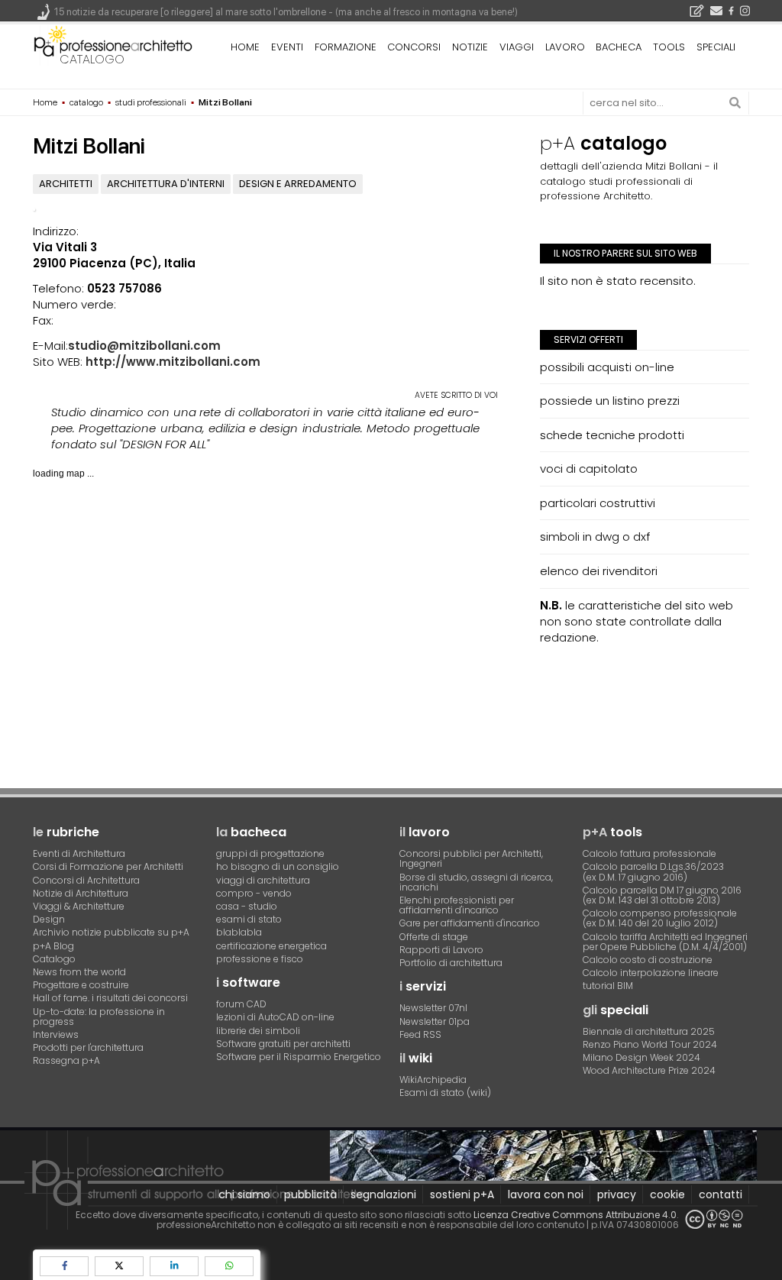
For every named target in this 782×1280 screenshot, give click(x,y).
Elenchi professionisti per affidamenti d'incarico (456, 905)
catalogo (92, 59)
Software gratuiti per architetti (283, 1043)
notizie (470, 47)
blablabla (239, 932)
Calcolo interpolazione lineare (651, 972)
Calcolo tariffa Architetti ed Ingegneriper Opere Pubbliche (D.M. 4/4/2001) (665, 941)
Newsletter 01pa (434, 1021)
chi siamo (244, 1194)
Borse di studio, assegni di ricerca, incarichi (476, 882)
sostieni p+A (462, 1194)
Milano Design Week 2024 (641, 1057)
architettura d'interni (166, 183)
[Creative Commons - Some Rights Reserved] (714, 1219)
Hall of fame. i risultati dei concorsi (110, 997)
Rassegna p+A (66, 1060)
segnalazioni (383, 1194)
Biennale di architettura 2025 (649, 1031)
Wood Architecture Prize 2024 (649, 1070)
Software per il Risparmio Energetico (298, 1056)
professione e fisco (259, 958)
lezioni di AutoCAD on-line (275, 1016)
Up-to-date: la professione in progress (99, 1016)
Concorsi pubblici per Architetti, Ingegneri (471, 858)
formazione (345, 47)
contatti (720, 1194)
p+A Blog (53, 945)
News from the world (79, 971)
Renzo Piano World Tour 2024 (650, 1044)
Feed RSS (420, 1034)
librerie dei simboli (258, 1030)
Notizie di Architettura (80, 893)
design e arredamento (298, 183)
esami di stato (249, 919)
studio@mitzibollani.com (144, 346)
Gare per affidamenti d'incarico (469, 922)
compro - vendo (254, 893)
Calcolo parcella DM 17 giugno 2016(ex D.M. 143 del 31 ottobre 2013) (662, 895)
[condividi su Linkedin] (174, 1265)
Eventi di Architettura (79, 853)
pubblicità (310, 1194)
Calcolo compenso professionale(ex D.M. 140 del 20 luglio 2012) (660, 918)
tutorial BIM (608, 985)
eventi (287, 47)
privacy (616, 1194)
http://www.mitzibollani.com (173, 362)
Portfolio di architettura (450, 962)
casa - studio (246, 906)
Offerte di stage (433, 936)
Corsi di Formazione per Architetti (108, 866)
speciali (715, 47)
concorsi (414, 47)
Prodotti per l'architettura (88, 1047)
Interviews (56, 1034)
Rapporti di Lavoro (441, 949)
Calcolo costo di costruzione (648, 959)
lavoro (565, 47)
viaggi (516, 47)
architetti (65, 183)
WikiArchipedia (433, 1079)
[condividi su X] (119, 1265)
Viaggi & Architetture (78, 906)
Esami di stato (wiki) (445, 1092)
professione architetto (113, 45)
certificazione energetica (271, 945)
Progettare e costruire (81, 984)
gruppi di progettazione (270, 853)
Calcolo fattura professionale (649, 853)
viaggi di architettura (263, 880)
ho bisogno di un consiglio (277, 866)
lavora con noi (545, 1194)
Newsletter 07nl (433, 1007)
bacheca (618, 47)
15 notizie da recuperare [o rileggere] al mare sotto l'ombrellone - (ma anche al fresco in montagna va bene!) (286, 12)
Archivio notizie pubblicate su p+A (111, 932)
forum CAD (241, 1003)
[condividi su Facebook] (64, 1265)
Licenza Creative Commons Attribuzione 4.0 (575, 1214)
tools (669, 47)
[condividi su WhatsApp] (229, 1265)
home (245, 47)
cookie (667, 1194)
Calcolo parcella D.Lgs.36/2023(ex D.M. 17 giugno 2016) (653, 871)
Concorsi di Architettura (86, 880)
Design (49, 919)
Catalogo (54, 958)
